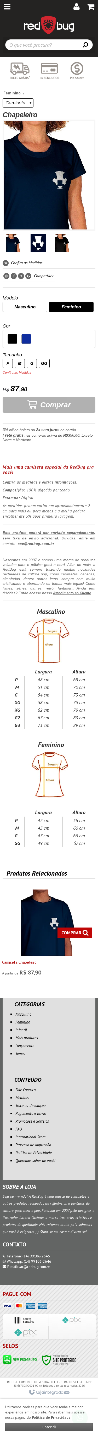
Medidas (22, 1097)
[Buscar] (85, 44)
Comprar (54, 405)
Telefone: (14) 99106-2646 (27, 1256)
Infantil (21, 1029)
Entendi (49, 1426)
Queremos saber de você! (35, 1160)
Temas (20, 1053)
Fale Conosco (25, 1089)
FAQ (18, 1129)
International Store (30, 1136)
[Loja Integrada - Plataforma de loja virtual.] (49, 1392)
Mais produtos (26, 1037)
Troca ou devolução (30, 1105)
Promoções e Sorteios (32, 1121)
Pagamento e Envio (30, 1113)
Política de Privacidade (33, 1152)
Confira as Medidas (26, 262)
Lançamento (24, 1045)
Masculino (23, 1014)
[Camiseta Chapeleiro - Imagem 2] (38, 243)
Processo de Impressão (33, 1144)
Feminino (12, 92)
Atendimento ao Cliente (72, 593)
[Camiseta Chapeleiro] (48, 934)
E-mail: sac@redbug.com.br (28, 1266)
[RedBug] (49, 24)
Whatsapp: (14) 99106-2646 (28, 1261)
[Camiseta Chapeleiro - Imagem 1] (13, 243)
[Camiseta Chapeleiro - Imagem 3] (62, 243)
